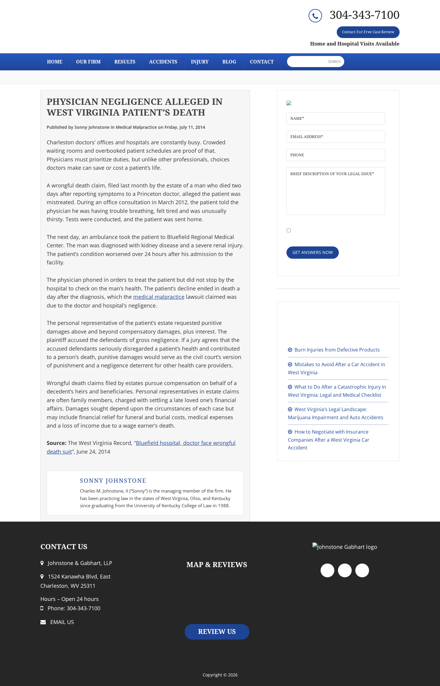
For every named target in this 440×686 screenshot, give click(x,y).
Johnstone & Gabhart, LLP (94, 29)
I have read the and (330, 229)
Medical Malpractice (136, 127)
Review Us (217, 631)
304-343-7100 (365, 15)
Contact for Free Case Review (368, 32)
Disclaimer (334, 226)
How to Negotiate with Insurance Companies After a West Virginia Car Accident (328, 439)
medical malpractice (158, 296)
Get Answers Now (312, 252)
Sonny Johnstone (113, 480)
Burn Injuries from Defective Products (337, 349)
